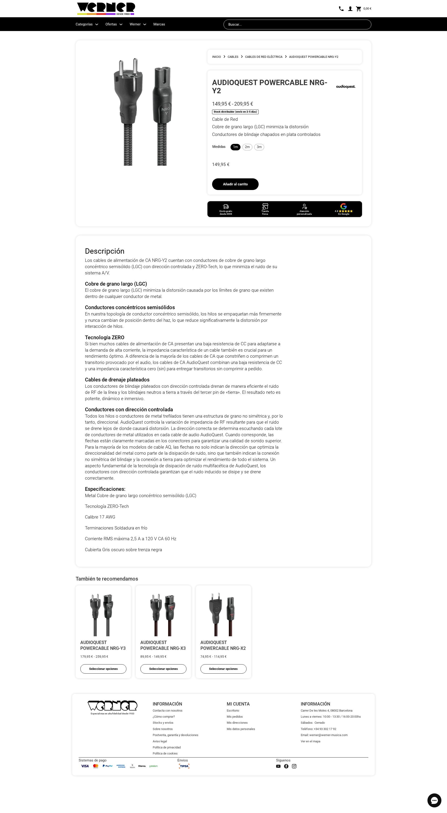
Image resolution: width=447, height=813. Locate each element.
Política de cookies (165, 753)
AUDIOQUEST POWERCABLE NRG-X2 (223, 645)
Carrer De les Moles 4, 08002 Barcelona (326, 710)
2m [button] (247, 147)
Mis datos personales (241, 729)
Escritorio (233, 710)
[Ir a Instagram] (294, 766)
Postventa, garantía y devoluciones (175, 735)
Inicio (216, 57)
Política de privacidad (167, 747)
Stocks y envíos (163, 722)
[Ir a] (346, 86)
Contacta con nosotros (168, 710)
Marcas (159, 24)
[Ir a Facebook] (286, 766)
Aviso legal (160, 741)
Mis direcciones (237, 722)
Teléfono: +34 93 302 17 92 (318, 729)
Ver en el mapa (310, 741)
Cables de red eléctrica (263, 57)
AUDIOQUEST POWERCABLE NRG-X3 (163, 645)
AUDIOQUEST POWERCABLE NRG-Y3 (103, 645)
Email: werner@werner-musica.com (324, 735)
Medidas (219, 147)
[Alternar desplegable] (96, 24)
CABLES (233, 57)
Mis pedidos (235, 716)
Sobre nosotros (163, 729)
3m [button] (259, 147)
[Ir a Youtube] (278, 766)
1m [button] (235, 147)
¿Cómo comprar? (164, 716)
